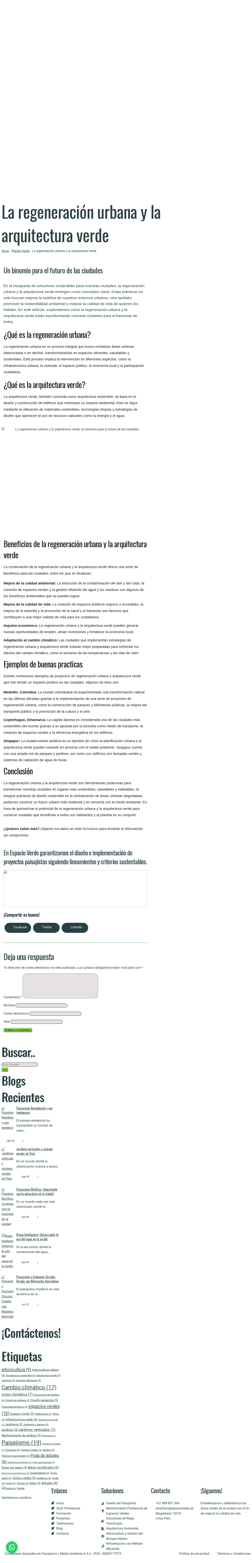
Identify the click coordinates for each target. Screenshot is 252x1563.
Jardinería (13, 1424)
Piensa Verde (20, 251)
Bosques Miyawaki (28, 1380)
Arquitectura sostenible (20, 1375)
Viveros (23, 1483)
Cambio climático (29, 1387)
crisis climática (17, 1394)
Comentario (13, 997)
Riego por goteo (14, 1467)
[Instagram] (166, 1526)
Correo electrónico (16, 1013)
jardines (10, 1430)
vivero (11, 1483)
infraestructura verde (21, 1419)
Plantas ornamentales (16, 1455)
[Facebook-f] (156, 1526)
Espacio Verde (22, 1414)
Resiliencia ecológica (19, 1462)
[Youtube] (188, 1526)
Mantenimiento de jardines (21, 1435)
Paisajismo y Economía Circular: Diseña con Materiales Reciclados (37, 1279)
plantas (49, 1450)
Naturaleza (49, 1436)
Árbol (35, 1483)
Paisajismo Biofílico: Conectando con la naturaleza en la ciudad (36, 1191)
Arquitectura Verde (48, 1375)
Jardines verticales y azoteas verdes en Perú (34, 1151)
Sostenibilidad (39, 1473)
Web (7, 1021)
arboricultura (16, 1369)
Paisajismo (21, 1442)
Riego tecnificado (43, 1467)
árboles (50, 1483)
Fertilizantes (43, 1413)
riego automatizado (43, 1462)
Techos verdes (24, 1478)
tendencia (43, 1478)
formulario (90, 829)
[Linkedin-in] (177, 1526)
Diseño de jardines (18, 1400)
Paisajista (12, 1450)
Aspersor (8, 1380)
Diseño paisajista (44, 1400)
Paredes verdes (31, 1450)
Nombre (9, 1005)
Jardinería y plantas (36, 1424)
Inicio (5, 251)
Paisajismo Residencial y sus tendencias (34, 1110)
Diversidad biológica (15, 1406)
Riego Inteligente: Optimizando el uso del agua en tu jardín (37, 1236)
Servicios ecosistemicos (15, 1473)
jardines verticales (37, 1430)
